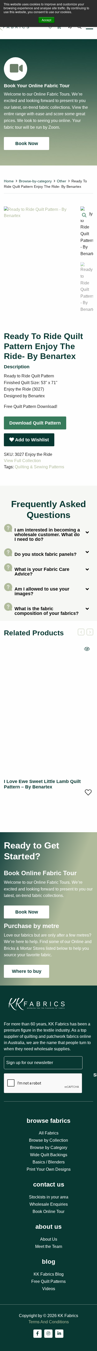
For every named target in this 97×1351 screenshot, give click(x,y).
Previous (81, 632)
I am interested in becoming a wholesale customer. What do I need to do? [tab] (47, 534)
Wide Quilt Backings (48, 1155)
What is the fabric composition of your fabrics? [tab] (46, 611)
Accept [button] (46, 20)
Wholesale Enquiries (48, 1204)
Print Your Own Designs (49, 1169)
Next (90, 632)
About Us (48, 1239)
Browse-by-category (35, 181)
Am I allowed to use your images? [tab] (41, 591)
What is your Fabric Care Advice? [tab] (41, 571)
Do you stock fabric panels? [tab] (45, 554)
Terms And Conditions (48, 1322)
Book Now (26, 143)
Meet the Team (48, 1246)
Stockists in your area (48, 1197)
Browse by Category (48, 1147)
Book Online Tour (48, 1211)
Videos (48, 1289)
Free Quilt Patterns (48, 1281)
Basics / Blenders (49, 1162)
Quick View (87, 649)
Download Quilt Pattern (35, 423)
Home (9, 181)
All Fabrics (48, 1133)
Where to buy (26, 971)
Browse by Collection (48, 1140)
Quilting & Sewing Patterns (39, 467)
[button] (84, 215)
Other (61, 181)
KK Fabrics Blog (49, 1274)
